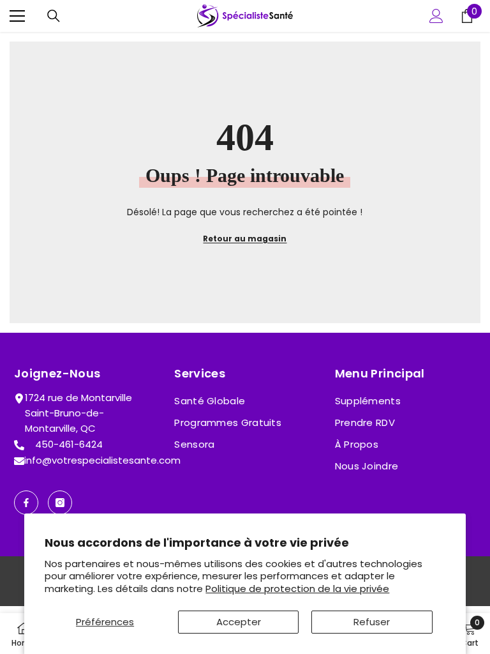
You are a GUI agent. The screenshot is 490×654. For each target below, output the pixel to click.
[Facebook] (26, 502)
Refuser (371, 621)
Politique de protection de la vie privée (297, 588)
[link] (469, 633)
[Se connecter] (436, 16)
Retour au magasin (244, 238)
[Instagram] (60, 502)
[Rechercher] (53, 16)
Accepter (238, 621)
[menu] (17, 16)
